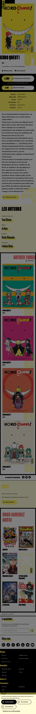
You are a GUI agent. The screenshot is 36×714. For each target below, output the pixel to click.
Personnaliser (9, 706)
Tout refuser (24, 702)
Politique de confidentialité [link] (11, 711)
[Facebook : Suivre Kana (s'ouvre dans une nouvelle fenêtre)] (18, 645)
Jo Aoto (12, 66)
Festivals (4, 675)
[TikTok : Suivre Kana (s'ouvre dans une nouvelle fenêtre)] (8, 645)
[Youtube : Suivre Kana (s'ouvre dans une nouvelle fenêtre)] (32, 645)
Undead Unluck (23, 655)
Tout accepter (9, 702)
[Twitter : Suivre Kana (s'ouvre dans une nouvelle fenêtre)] (27, 645)
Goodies (4, 672)
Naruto (4, 655)
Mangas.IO (22, 686)
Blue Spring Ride (23, 658)
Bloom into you (6, 661)
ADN (3, 690)
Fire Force (4, 658)
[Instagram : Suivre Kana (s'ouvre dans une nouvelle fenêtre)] (3, 645)
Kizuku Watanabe (20, 66)
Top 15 (20, 672)
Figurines (21, 669)
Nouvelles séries (6, 669)
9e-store (4, 686)
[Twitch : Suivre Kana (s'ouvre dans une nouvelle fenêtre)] (13, 645)
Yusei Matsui (5, 66)
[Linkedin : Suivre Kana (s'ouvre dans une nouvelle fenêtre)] (23, 645)
